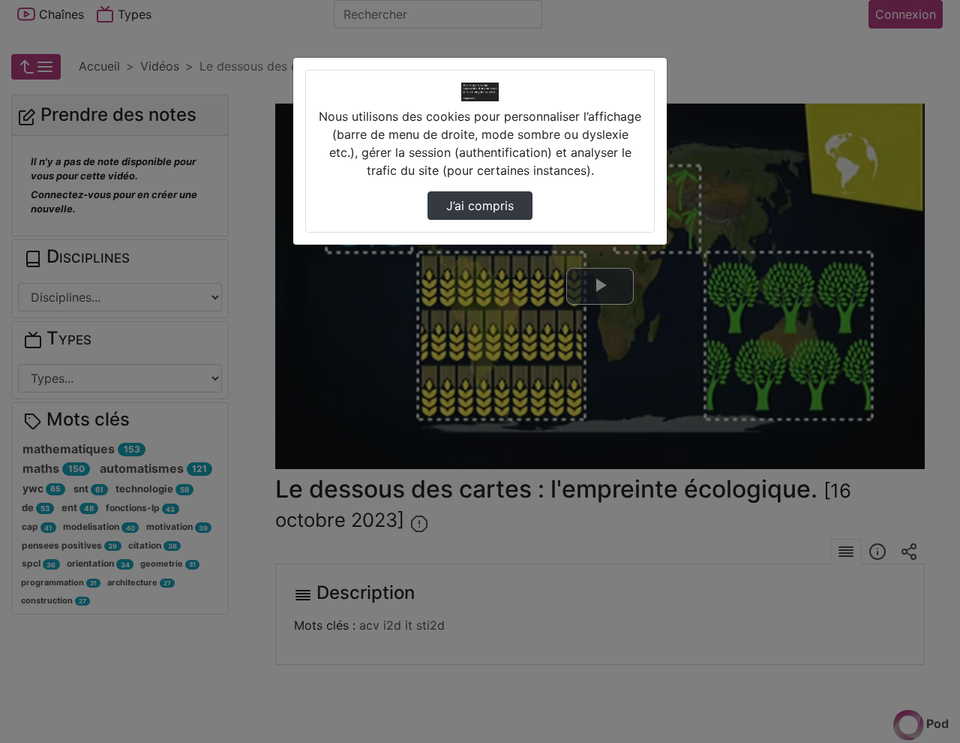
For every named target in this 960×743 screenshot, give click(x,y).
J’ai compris (480, 205)
